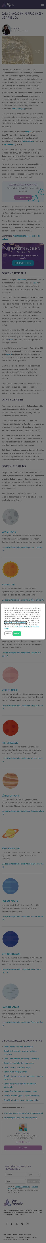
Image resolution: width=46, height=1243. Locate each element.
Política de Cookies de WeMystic (15, 622)
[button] (8, 633)
